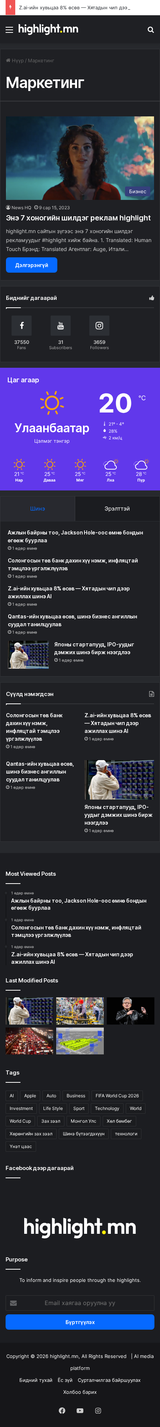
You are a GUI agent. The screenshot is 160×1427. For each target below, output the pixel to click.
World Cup (20, 1121)
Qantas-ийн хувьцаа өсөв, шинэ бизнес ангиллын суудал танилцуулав (40, 771)
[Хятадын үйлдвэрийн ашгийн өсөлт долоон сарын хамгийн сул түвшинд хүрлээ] (80, 1010)
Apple (30, 1095)
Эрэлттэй (117, 508)
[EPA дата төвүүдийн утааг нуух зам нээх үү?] (80, 1041)
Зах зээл (50, 1121)
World (135, 1108)
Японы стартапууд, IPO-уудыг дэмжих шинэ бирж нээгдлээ (118, 815)
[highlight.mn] (48, 29)
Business (76, 1095)
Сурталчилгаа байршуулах (109, 1380)
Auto (51, 1095)
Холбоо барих (80, 1392)
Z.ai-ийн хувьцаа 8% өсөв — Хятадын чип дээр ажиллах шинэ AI (117, 723)
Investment (21, 1108)
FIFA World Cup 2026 (117, 1095)
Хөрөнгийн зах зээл (31, 1133)
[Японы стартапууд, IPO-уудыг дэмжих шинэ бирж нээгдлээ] (28, 655)
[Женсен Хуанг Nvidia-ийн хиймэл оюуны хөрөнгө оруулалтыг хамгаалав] (130, 1010)
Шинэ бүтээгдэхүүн (84, 1133)
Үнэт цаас (21, 1146)
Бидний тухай (35, 1380)
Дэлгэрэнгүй (31, 265)
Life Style (53, 1108)
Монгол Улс (83, 1121)
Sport (78, 1108)
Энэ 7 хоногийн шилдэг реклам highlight (78, 217)
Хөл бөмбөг (119, 1121)
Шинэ (37, 508)
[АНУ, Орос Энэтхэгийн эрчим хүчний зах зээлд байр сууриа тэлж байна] (29, 1041)
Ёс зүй (65, 1380)
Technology (107, 1108)
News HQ (21, 207)
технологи (126, 1133)
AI (12, 1095)
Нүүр (17, 60)
